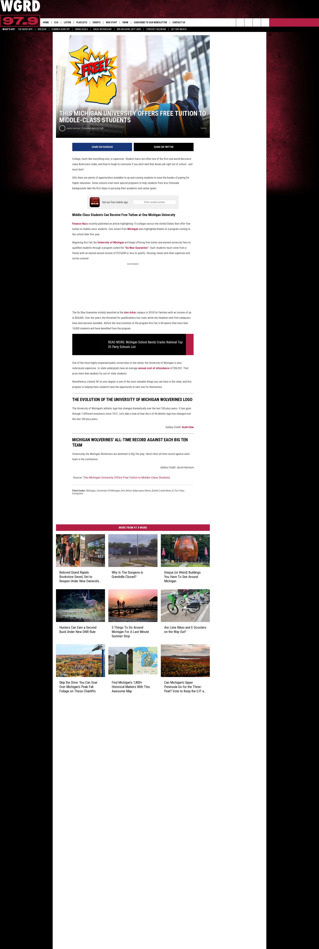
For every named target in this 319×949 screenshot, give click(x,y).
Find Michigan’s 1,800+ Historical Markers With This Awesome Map (131, 686)
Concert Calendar (156, 29)
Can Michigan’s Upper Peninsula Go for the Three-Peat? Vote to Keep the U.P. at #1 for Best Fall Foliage (184, 686)
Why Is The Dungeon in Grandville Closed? (127, 574)
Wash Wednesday (102, 29)
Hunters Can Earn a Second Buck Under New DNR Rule (77, 629)
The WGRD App (25, 29)
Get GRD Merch (179, 29)
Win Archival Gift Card (129, 29)
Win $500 (42, 29)
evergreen (77, 493)
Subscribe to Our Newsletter (150, 22)
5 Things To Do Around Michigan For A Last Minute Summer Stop (130, 631)
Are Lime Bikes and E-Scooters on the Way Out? (185, 629)
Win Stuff (111, 22)
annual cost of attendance (154, 368)
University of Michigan (111, 242)
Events (97, 22)
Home (46, 22)
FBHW (125, 22)
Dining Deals (81, 29)
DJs (56, 22)
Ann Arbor (130, 312)
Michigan (132, 229)
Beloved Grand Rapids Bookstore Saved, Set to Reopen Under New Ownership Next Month (80, 576)
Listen (67, 22)
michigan (91, 490)
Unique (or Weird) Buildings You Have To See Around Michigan (182, 576)
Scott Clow (188, 427)
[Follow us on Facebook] (257, 22)
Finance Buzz (80, 223)
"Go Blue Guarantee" (136, 247)
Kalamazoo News (142, 490)
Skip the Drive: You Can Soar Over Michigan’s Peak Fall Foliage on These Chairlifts (78, 686)
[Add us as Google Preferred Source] (248, 22)
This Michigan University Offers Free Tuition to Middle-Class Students (126, 477)
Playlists (81, 22)
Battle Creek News (161, 490)
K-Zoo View (178, 490)
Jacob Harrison (73, 128)
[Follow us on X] (265, 22)
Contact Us (178, 22)
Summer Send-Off (61, 29)
